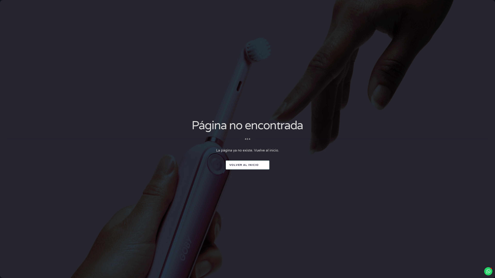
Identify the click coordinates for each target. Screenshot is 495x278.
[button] (488, 271)
